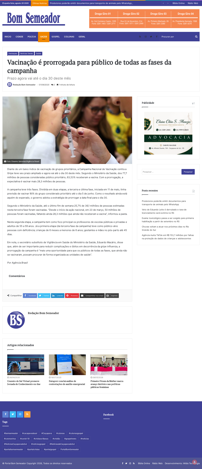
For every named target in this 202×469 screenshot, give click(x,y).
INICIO (8, 36)
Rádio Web (193, 3)
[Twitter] (151, 36)
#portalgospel (50, 449)
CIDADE (19, 36)
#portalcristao (33, 449)
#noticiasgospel (38, 444)
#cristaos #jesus (41, 438)
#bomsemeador (11, 433)
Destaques (13, 53)
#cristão (56, 438)
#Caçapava (47, 433)
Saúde (38, 53)
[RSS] (140, 36)
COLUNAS (69, 36)
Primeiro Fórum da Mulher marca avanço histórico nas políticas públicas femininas (107, 384)
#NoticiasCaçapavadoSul (15, 444)
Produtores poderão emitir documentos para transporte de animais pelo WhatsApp (91, 3)
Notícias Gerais (26, 53)
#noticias (85, 438)
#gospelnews (70, 438)
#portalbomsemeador (13, 449)
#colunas (60, 433)
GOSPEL (56, 36)
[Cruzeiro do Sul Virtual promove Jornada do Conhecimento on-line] (25, 364)
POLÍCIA (32, 36)
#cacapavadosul (29, 433)
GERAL (82, 36)
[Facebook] (156, 36)
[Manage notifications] (194, 462)
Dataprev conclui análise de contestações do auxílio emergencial (67, 383)
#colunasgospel (76, 433)
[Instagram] (145, 36)
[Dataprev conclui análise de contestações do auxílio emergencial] (67, 364)
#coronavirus (10, 438)
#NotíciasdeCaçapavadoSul (62, 444)
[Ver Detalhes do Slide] (144, 18)
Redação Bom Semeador (24, 84)
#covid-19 (24, 438)
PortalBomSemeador (70, 449)
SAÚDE (43, 36)
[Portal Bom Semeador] (33, 19)
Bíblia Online (179, 3)
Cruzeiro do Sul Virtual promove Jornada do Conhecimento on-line (23, 383)
